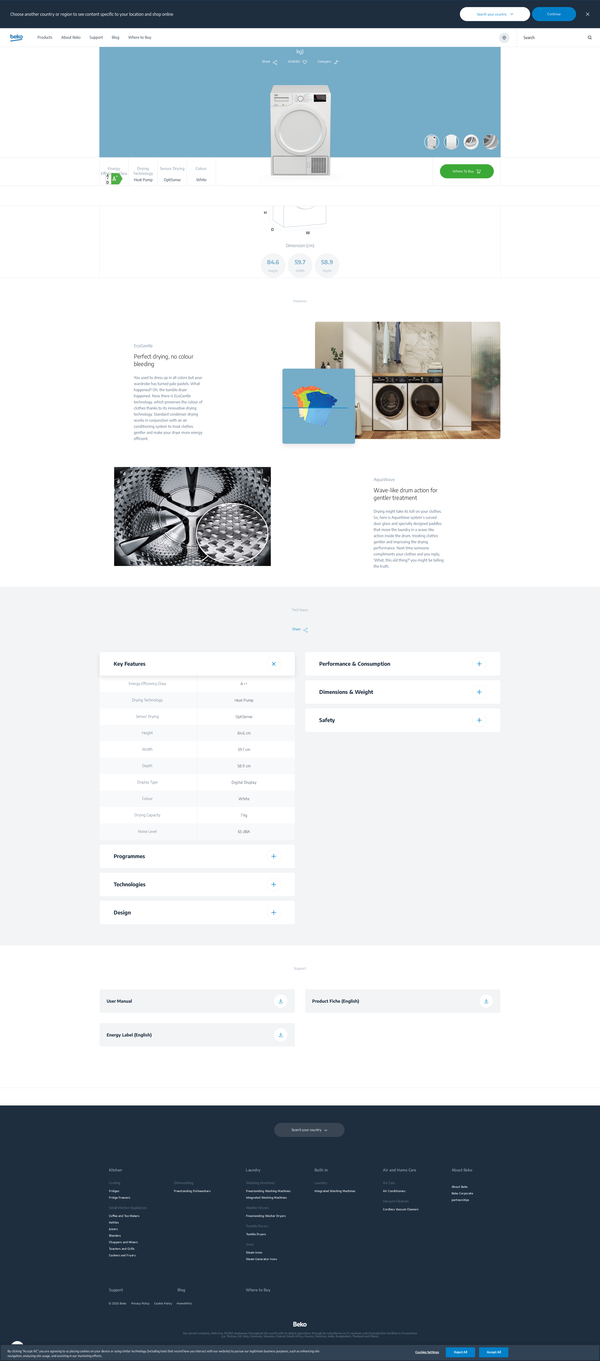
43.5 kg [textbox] (450, 827)
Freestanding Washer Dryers (266, 1216)
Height (147, 732)
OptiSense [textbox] (244, 716)
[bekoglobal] (16, 38)
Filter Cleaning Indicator (353, 787)
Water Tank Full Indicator (353, 771)
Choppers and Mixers (123, 1242)
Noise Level (147, 831)
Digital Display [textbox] (244, 782)
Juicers (113, 1229)
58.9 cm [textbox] (244, 766)
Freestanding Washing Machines (268, 1191)
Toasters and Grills (122, 1248)
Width (147, 749)
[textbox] (244, 932)
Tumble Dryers (256, 1234)
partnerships (460, 1200)
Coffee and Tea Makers (124, 1216)
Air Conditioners (394, 1191)
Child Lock (353, 740)
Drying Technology (147, 700)
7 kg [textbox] (244, 815)
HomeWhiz (184, 1303)
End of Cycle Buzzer (353, 803)
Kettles (114, 1222)
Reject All (460, 1352)
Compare (324, 61)
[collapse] (587, 14)
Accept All (494, 1352)
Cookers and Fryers (122, 1255)
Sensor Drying (147, 716)
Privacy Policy (140, 1303)
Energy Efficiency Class (147, 683)
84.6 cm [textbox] (244, 733)
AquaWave (147, 932)
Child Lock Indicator (353, 755)
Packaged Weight (353, 826)
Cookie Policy (163, 1303)
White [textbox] (244, 798)
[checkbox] (244, 932)
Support (116, 1290)
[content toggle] (274, 664)
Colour (147, 798)
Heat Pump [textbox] (244, 700)
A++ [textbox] (244, 683)
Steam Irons (254, 1252)
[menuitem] (44, 37)
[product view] (431, 141)
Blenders (115, 1235)
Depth (147, 765)
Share (266, 61)
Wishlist (294, 61)
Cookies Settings (427, 1352)
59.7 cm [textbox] (244, 749)
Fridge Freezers (120, 1197)
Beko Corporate (462, 1193)
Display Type (147, 782)
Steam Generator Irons (261, 1259)
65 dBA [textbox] (244, 831)
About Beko (460, 1187)
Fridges (114, 1191)
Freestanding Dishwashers (192, 1191)
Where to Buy (258, 1290)
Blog (181, 1290)
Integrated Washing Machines (266, 1197)
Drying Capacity (147, 815)
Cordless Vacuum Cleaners (401, 1209)
